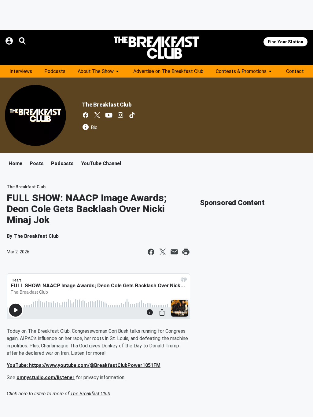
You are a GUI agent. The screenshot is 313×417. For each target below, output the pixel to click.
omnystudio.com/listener (46, 377)
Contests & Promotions (241, 71)
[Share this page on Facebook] (151, 252)
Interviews (20, 71)
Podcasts (54, 71)
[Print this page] (186, 252)
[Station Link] (156, 47)
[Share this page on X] (162, 252)
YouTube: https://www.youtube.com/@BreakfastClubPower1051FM (83, 365)
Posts (37, 163)
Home (15, 163)
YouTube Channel (101, 163)
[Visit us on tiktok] (132, 115)
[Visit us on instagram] (120, 115)
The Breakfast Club (106, 104)
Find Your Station (285, 41)
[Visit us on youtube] (108, 115)
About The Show (96, 71)
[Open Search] (22, 41)
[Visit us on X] (97, 115)
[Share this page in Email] (174, 252)
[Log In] (10, 41)
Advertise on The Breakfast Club (168, 71)
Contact (295, 71)
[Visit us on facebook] (85, 115)
